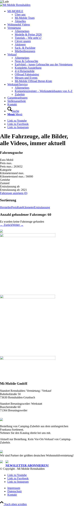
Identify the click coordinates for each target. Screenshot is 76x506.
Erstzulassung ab (10, 186)
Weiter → (17, 224)
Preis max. (6, 163)
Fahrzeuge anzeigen (13, 193)
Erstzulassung (42, 207)
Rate (19, 207)
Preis (14, 207)
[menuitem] (41, 16)
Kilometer (28, 207)
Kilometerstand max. (12, 173)
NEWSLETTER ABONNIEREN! (27, 465)
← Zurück (6, 224)
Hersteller (5, 207)
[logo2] (15, 4)
